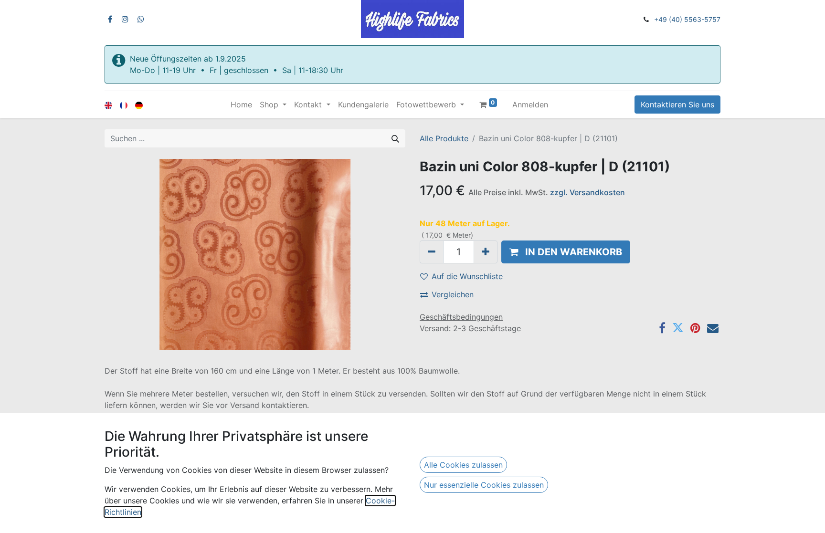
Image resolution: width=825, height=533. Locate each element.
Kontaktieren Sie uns (677, 104)
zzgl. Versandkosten (587, 192)
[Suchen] (395, 138)
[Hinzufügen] (485, 251)
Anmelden (530, 104)
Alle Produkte (444, 138)
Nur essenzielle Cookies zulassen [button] (484, 485)
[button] (565, 251)
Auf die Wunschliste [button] (467, 276)
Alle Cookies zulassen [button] (463, 465)
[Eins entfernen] (432, 251)
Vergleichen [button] (453, 294)
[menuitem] (241, 104)
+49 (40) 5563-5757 (687, 19)
